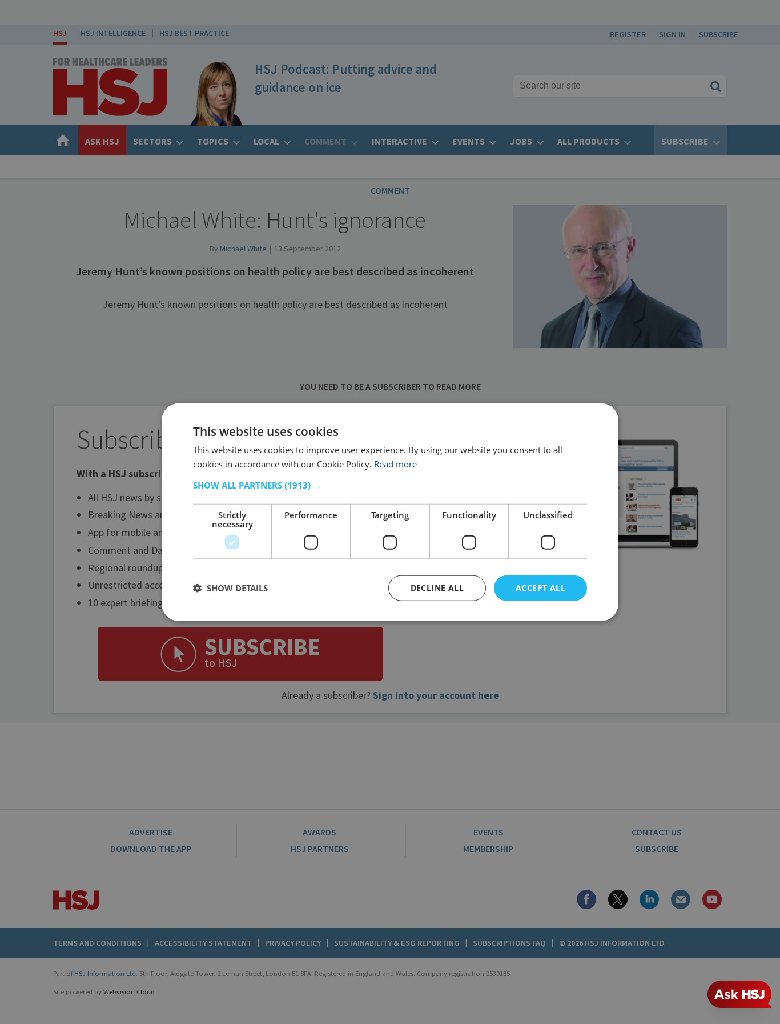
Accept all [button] (540, 587)
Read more (395, 464)
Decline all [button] (437, 587)
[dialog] (390, 512)
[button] (390, 485)
